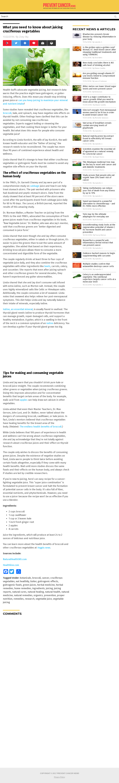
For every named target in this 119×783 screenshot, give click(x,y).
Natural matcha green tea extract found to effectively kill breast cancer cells (98, 138)
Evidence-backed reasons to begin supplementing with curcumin (99, 254)
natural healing (36, 591)
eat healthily (22, 581)
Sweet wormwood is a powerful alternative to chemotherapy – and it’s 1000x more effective (99, 203)
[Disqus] (36, 654)
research (30, 598)
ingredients (38, 588)
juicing (49, 588)
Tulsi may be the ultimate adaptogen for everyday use (96, 215)
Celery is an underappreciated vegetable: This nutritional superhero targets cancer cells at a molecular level (99, 278)
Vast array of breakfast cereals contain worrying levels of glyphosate (97, 125)
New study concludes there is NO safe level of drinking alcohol (98, 64)
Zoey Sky (24, 36)
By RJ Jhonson (97, 92)
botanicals (25, 577)
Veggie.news (43, 547)
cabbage (34, 186)
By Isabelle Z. (97, 42)
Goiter (33, 581)
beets (47, 266)
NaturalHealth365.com (15, 559)
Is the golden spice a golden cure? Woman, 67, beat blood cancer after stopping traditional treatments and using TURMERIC (99, 51)
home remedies (22, 588)
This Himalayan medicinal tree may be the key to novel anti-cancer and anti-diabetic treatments (99, 164)
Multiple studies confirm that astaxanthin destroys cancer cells (98, 265)
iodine (49, 323)
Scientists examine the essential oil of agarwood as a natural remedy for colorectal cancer (99, 151)
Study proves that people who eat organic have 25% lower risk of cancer (99, 177)
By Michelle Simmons (100, 118)
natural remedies (23, 595)
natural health (52, 591)
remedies (18, 598)
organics (38, 595)
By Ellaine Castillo (99, 68)
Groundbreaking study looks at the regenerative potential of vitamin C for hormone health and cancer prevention (99, 228)
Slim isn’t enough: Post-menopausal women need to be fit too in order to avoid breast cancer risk (99, 112)
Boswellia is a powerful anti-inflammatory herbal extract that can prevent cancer (98, 243)
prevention (50, 595)
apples (23, 399)
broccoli (7, 113)
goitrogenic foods (12, 584)
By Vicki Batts (97, 58)
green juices (29, 584)
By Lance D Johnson (100, 81)
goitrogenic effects (48, 581)
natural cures (19, 591)
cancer (45, 577)
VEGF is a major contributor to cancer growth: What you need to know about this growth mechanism (99, 99)
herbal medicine (46, 584)
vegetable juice (44, 598)
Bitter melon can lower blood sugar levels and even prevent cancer (99, 87)
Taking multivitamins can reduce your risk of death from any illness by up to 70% (99, 190)
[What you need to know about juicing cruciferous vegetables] (59, 10)
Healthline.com (11, 565)
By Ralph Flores (98, 157)
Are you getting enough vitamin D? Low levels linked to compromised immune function (99, 76)
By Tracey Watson (99, 235)
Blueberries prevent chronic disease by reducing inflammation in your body (99, 36)
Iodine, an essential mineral (18, 309)
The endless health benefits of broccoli (41, 426)
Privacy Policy (59, 777)
